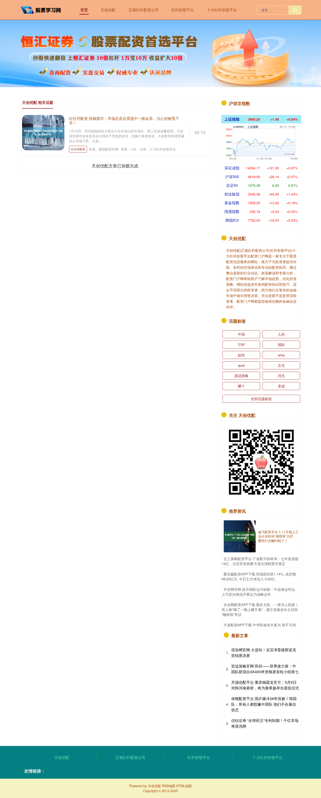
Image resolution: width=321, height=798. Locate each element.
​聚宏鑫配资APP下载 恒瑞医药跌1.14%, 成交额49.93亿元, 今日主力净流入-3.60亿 (259, 576)
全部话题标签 (261, 398)
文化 (281, 365)
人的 (281, 334)
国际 (281, 344)
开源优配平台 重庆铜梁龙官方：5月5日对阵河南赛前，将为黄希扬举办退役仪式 (265, 685)
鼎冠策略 (241, 375)
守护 (241, 344)
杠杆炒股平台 (182, 9)
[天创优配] (43, 9)
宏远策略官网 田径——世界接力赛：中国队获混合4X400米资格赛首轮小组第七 (265, 668)
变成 (281, 385)
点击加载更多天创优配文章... (115, 166)
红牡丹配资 (78, 149)
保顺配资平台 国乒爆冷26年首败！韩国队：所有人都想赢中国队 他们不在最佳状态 (264, 704)
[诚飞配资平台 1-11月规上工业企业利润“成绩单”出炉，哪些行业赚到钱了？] (240, 536)
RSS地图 (168, 785)
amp (281, 354)
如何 (241, 354)
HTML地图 (184, 785)
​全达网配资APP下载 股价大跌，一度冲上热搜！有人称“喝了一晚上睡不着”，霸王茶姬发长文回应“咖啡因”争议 (260, 609)
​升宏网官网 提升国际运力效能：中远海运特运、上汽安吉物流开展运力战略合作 (260, 592)
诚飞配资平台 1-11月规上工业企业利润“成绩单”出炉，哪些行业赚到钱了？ (278, 536)
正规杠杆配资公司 (144, 9)
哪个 (241, 385)
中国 (241, 334)
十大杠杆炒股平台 (222, 9)
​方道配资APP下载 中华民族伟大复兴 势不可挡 (259, 624)
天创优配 (108, 9)
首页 (84, 9)
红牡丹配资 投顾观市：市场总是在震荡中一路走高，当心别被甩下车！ (124, 121)
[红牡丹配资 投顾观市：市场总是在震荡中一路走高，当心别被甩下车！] (43, 132)
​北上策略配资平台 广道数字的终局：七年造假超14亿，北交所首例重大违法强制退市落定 (260, 561)
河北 (281, 375)
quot (241, 365)
